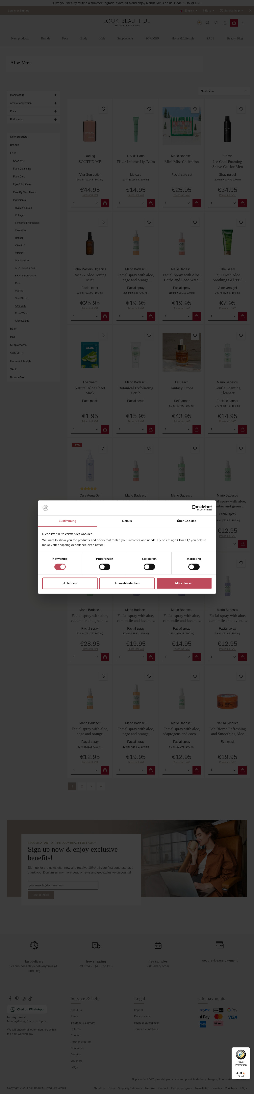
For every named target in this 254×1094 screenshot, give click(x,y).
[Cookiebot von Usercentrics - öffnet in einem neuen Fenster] (194, 508)
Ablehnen (70, 583)
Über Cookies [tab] (186, 521)
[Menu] (247, 1049)
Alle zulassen (184, 583)
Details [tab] (127, 521)
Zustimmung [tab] (67, 521)
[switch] (104, 567)
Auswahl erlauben (127, 583)
